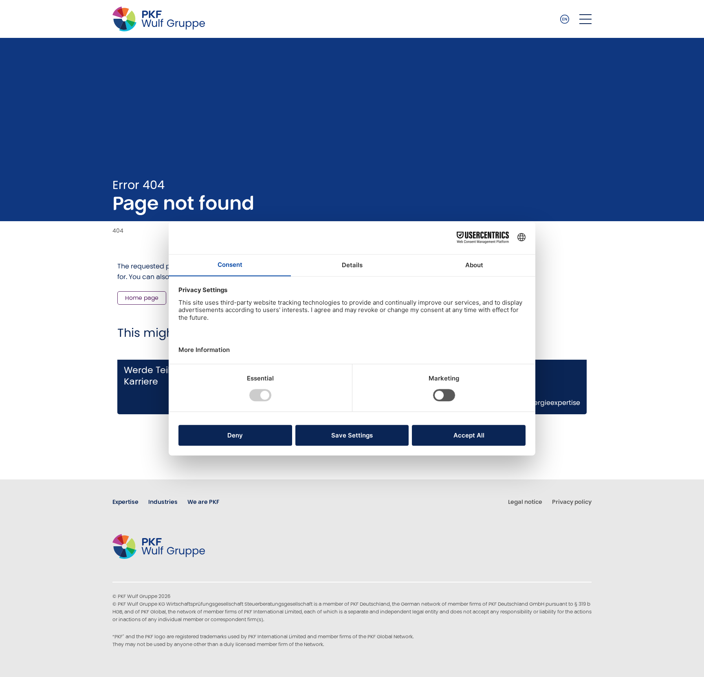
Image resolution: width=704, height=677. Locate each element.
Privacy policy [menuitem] (572, 502)
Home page (141, 298)
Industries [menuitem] (163, 502)
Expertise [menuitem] (125, 502)
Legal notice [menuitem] (525, 502)
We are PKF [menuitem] (203, 502)
